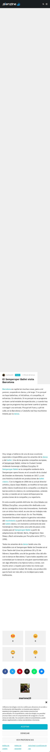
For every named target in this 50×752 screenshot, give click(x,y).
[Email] (27, 671)
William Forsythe (28, 466)
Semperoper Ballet (12, 463)
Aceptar (25, 727)
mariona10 (9, 375)
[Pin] (19, 671)
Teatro (18, 375)
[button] (46, 702)
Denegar (25, 733)
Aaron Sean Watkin (18, 485)
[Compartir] (5, 671)
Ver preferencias (25, 740)
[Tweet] (12, 671)
